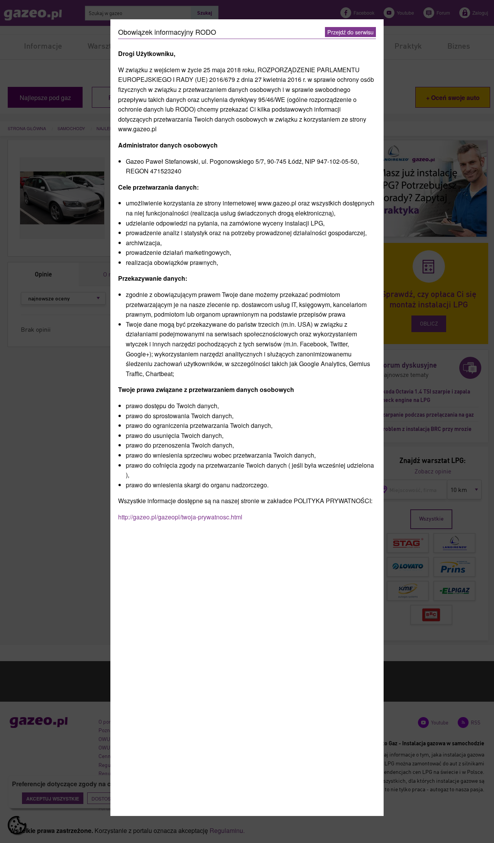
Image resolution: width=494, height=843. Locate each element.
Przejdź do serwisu (350, 32)
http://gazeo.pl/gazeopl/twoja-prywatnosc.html (180, 516)
